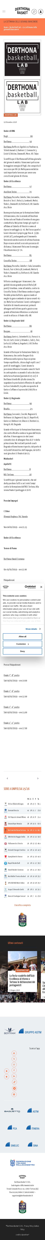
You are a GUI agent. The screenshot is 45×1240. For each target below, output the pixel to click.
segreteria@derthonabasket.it (22, 1196)
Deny (22, 651)
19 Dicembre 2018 (10, 122)
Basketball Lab (15, 27)
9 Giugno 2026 (15, 990)
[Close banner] (41, 587)
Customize (21, 644)
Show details (31, 629)
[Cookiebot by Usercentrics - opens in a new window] (26, 587)
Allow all (22, 636)
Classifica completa (22, 905)
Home (6, 27)
